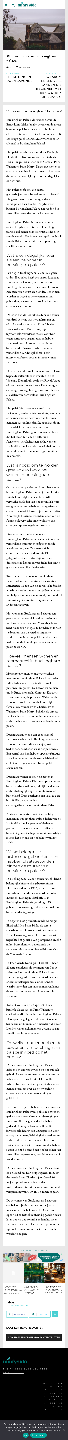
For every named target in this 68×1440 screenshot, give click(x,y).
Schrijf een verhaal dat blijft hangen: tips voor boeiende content (32, 1290)
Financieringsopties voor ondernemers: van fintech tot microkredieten (54, 1289)
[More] (55, 1314)
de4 (11, 1302)
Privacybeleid (38, 1435)
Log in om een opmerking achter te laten (34, 1337)
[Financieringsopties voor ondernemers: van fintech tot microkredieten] (54, 1273)
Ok (25, 1435)
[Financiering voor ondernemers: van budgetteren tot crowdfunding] (13, 1273)
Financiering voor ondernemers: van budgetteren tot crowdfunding (13, 1290)
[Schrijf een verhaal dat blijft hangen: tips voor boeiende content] (34, 1273)
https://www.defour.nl (18, 1305)
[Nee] (64, 1430)
